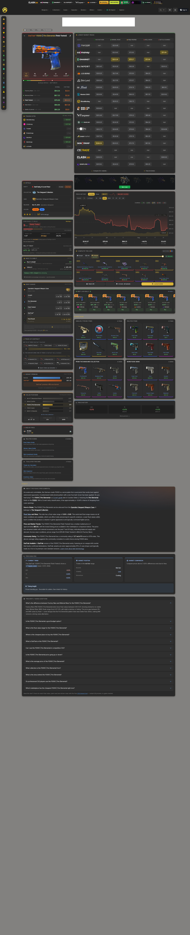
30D (100, 198)
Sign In (185, 10)
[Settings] (175, 10)
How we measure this (28, 241)
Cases (65, 10)
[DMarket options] (56, 2)
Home (28, 30)
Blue (42, 209)
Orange (35, 209)
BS (165, 202)
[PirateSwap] (114, 2)
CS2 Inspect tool (82, 693)
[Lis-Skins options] (92, 2)
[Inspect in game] (70, 36)
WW (159, 202)
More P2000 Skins (133, 361)
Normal (61, 187)
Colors (100, 10)
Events (79, 198)
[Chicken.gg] (157, 2)
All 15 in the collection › (47, 414)
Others (92, 10)
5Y (119, 198)
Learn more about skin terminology (72, 549)
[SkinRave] (147, 2)
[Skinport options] (68, 2)
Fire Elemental (47, 30)
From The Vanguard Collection (87, 361)
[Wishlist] (170, 10)
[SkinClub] (136, 2)
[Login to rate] (25, 214)
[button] (23, 80)
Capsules (74, 10)
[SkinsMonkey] (104, 2)
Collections (56, 10)
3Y (116, 198)
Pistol (33, 30)
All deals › (170, 291)
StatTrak (68, 187)
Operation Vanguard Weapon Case (38, 288)
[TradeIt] (125, 2)
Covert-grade (58, 498)
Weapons (44, 10)
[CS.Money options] (44, 2)
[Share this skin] (24, 36)
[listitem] (80, 303)
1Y (113, 198)
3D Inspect (112, 10)
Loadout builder (158, 284)
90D (104, 198)
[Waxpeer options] (80, 2)
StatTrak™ (32, 36)
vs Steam (90, 198)
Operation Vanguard (47, 205)
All (123, 198)
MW (149, 202)
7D (96, 198)
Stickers (83, 10)
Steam (97, 194)
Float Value (27, 514)
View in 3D (91, 284)
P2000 (39, 30)
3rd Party (91, 194)
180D (109, 198)
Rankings (68, 221)
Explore (121, 10)
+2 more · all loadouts (124, 284)
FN (143, 202)
